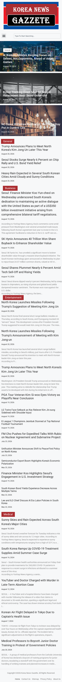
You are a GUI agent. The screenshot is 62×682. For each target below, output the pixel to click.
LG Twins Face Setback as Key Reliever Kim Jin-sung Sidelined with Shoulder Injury (28, 411)
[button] (3, 35)
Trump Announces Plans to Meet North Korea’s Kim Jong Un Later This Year (26, 148)
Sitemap (35, 679)
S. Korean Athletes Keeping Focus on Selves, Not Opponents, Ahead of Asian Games (28, 58)
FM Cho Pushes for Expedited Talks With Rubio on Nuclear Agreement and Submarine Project (31, 435)
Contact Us (25, 679)
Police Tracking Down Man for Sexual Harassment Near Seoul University (26, 93)
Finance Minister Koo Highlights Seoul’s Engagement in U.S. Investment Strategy (27, 475)
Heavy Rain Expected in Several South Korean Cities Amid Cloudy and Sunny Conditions (30, 175)
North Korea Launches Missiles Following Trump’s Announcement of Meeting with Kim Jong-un (30, 335)
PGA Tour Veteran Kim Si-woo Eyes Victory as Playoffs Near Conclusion (30, 396)
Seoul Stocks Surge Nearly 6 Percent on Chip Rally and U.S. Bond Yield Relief (30, 161)
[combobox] (37, 36)
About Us (57, 679)
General (7, 50)
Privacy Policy (46, 679)
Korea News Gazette (29, 673)
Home (17, 679)
